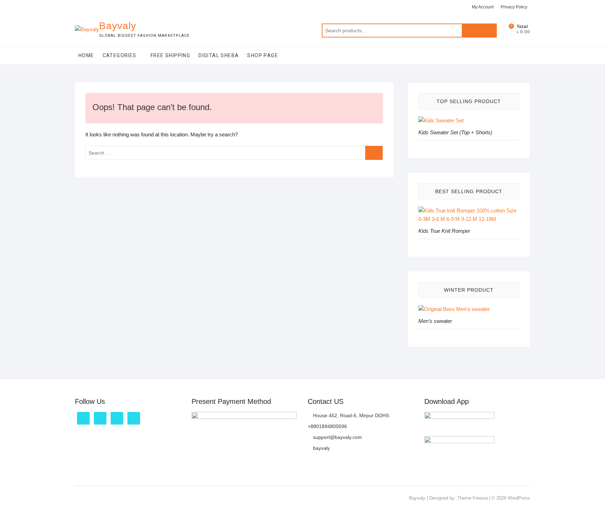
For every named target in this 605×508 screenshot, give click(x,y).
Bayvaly (117, 25)
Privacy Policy (514, 7)
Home (86, 55)
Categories (120, 55)
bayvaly (321, 448)
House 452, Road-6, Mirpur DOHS (350, 415)
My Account (483, 7)
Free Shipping (170, 55)
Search (479, 30)
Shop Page (262, 55)
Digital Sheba (219, 55)
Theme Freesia (472, 498)
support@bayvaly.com (337, 437)
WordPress (519, 498)
